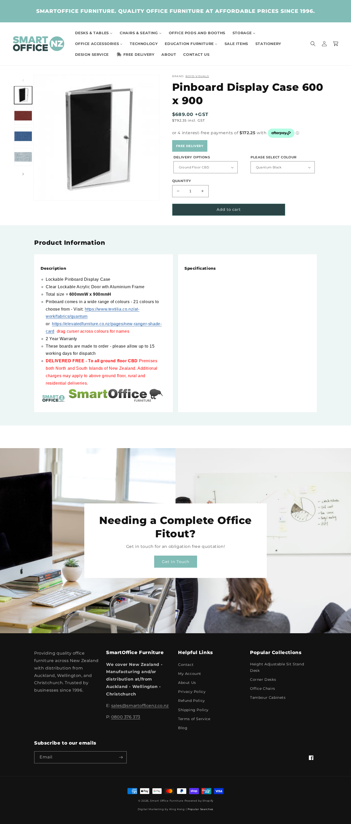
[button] (313, 43)
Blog (182, 728)
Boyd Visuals (197, 76)
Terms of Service (194, 719)
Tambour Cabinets (268, 697)
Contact (185, 664)
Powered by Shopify (199, 800)
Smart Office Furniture (166, 800)
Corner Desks (263, 679)
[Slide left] (23, 80)
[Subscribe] (120, 757)
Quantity (181, 181)
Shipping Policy (193, 710)
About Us (187, 682)
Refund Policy (191, 700)
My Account (189, 673)
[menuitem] (93, 33)
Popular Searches (200, 809)
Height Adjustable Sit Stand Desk (277, 667)
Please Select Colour (274, 157)
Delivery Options (191, 157)
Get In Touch (175, 561)
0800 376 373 (125, 716)
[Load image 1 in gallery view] (23, 95)
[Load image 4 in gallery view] (23, 157)
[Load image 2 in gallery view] (23, 116)
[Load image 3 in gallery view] (23, 136)
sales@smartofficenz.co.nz (140, 705)
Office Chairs (262, 688)
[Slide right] (23, 174)
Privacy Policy (192, 691)
